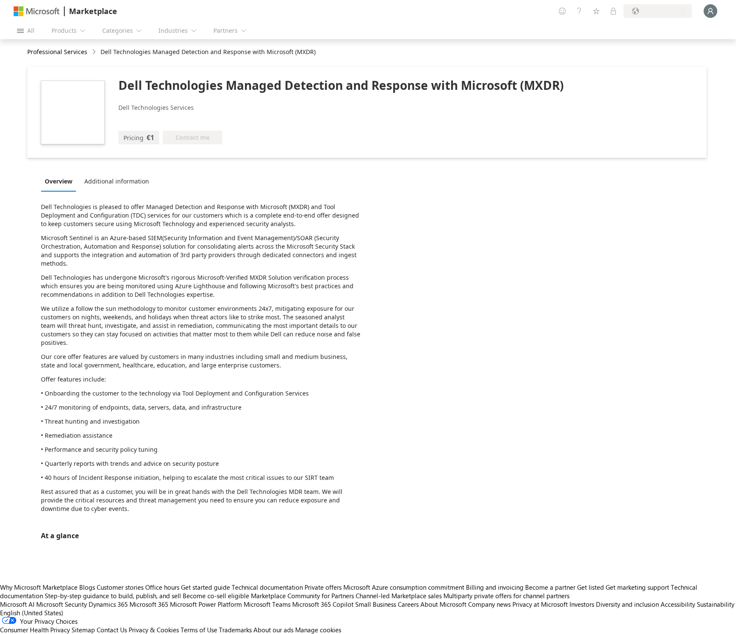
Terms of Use (199, 629)
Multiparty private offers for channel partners (506, 595)
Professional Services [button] (57, 52)
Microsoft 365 (148, 604)
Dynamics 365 (108, 604)
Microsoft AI (17, 604)
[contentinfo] (95, 52)
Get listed (590, 587)
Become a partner (550, 587)
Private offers (323, 587)
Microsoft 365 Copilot (323, 604)
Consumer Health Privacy (35, 629)
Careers (408, 604)
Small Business (375, 604)
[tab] (60, 181)
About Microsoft (443, 604)
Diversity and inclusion (627, 604)
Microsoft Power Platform (206, 604)
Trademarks (235, 629)
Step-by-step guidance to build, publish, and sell (113, 595)
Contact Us (112, 629)
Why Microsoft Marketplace (39, 587)
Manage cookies (318, 629)
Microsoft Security (61, 604)
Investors (581, 604)
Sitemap (83, 629)
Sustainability (715, 604)
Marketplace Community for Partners (302, 595)
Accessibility (678, 604)
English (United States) (31, 612)
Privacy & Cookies (154, 629)
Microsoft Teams (267, 604)
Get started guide (205, 587)
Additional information (116, 181)
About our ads (273, 629)
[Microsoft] (37, 11)
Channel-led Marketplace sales (399, 595)
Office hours (162, 587)
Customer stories (120, 587)
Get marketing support (637, 587)
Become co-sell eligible (216, 595)
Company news (489, 604)
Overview (58, 181)
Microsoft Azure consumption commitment (404, 587)
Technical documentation (267, 587)
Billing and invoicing (494, 587)
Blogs (87, 587)
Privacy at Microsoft (540, 604)
